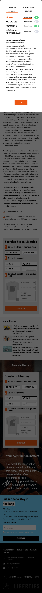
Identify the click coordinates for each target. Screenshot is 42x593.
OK (21, 102)
